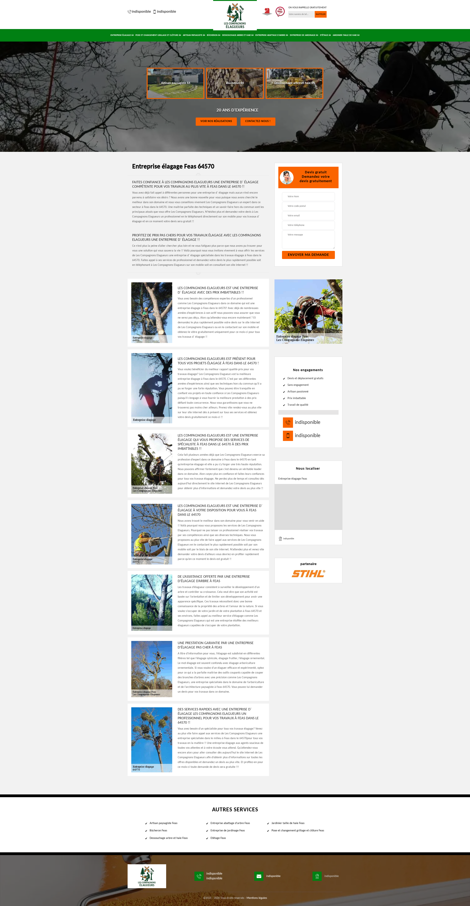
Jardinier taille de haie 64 (346, 35)
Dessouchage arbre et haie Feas (169, 838)
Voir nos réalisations (216, 121)
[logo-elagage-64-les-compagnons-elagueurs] (235, 15)
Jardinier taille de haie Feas (288, 823)
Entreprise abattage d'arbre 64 (271, 35)
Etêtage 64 (325, 35)
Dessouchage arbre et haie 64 (238, 35)
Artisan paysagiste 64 (194, 35)
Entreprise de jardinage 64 (304, 35)
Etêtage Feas (218, 838)
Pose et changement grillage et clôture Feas (298, 830)
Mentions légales (257, 898)
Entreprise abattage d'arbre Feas (230, 823)
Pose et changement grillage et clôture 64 (158, 35)
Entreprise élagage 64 (122, 35)
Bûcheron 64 (213, 35)
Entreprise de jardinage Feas (228, 830)
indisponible (141, 12)
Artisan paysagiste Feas (163, 823)
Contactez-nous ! (258, 121)
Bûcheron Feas (158, 830)
